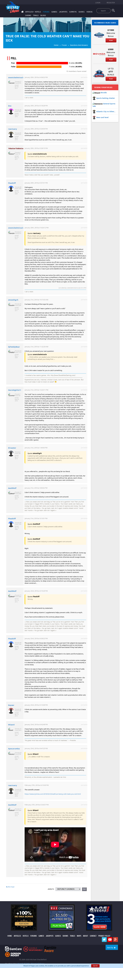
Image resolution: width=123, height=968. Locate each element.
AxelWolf (12, 488)
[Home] (22, 12)
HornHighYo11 (14, 390)
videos (89, 12)
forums (46, 12)
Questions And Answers (79, 45)
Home (56, 45)
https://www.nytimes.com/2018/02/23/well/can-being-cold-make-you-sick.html (53, 794)
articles (17, 936)
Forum (64, 45)
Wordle (104, 92)
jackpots (63, 12)
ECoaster (12, 448)
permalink (84, 77)
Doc (10, 106)
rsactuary (12, 129)
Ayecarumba (14, 748)
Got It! (95, 966)
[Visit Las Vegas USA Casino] (99, 917)
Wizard (11, 724)
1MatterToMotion (16, 148)
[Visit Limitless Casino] (24, 917)
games (54, 12)
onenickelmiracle (16, 77)
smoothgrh (13, 300)
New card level (102, 117)
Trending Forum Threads (103, 87)
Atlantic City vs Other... (105, 111)
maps (79, 936)
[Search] (113, 11)
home (9, 936)
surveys (73, 12)
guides (82, 12)
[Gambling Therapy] (13, 954)
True (13, 63)
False (13, 66)
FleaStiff (12, 183)
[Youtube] (110, 939)
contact (93, 936)
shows (28, 15)
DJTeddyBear (14, 347)
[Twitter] (104, 939)
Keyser (11, 705)
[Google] (115, 939)
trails (36, 15)
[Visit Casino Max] (61, 917)
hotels (38, 12)
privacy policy (104, 936)
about (85, 936)
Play (111, 40)
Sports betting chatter (105, 98)
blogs (43, 15)
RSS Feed (10, 887)
